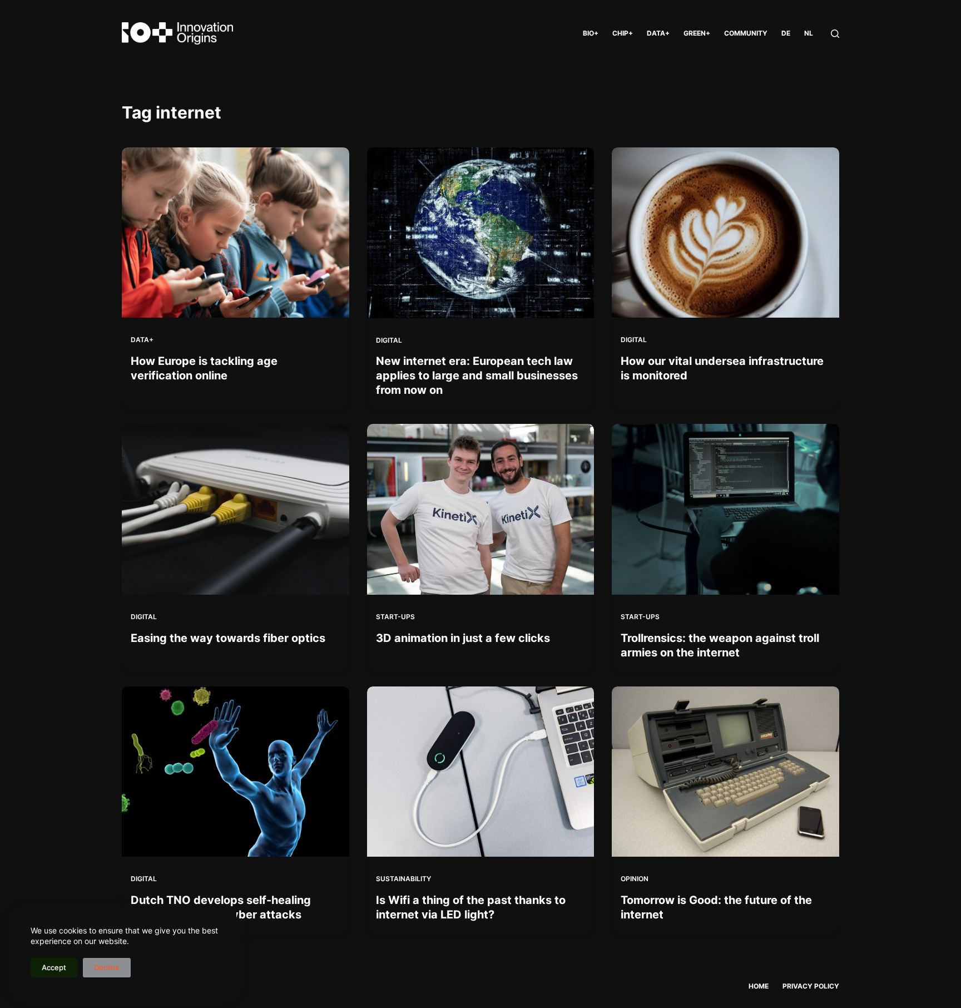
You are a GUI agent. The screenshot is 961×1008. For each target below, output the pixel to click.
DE (785, 33)
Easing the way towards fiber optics (228, 638)
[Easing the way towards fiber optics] (235, 509)
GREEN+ (696, 33)
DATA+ (658, 33)
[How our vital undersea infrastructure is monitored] (725, 232)
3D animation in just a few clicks (463, 638)
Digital (389, 340)
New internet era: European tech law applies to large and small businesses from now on (477, 375)
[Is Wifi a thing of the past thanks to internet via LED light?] (481, 771)
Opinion (634, 878)
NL (808, 33)
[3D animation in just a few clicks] (481, 509)
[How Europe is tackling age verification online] (235, 232)
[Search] (835, 33)
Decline (107, 967)
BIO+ (590, 33)
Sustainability (403, 878)
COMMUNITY (745, 33)
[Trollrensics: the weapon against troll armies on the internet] (725, 509)
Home (759, 986)
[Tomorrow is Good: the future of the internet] (725, 771)
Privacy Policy (810, 986)
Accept (54, 967)
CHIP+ (622, 33)
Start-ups (395, 616)
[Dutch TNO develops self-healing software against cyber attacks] (235, 771)
